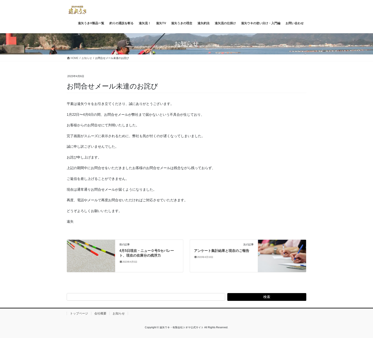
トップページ (79, 313)
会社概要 (100, 313)
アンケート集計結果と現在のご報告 (221, 250)
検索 (266, 297)
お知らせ (119, 313)
